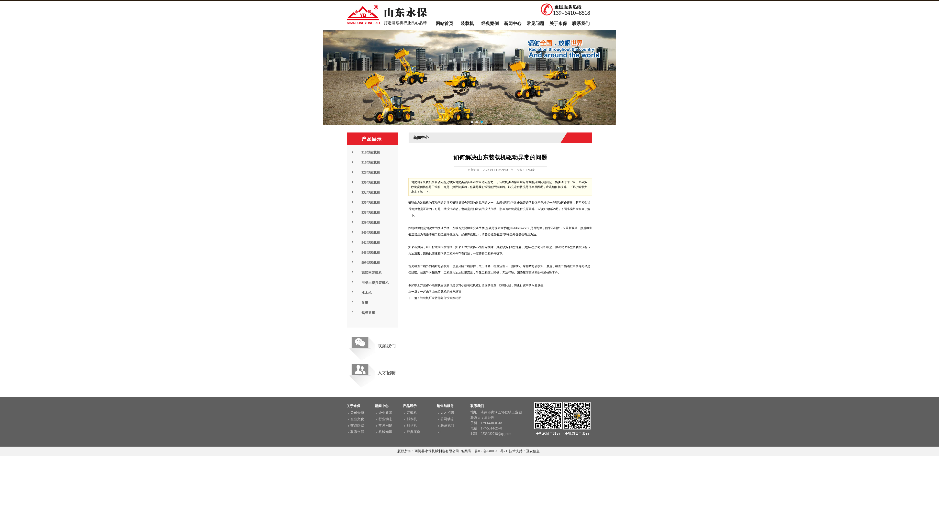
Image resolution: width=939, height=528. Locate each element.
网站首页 (444, 23)
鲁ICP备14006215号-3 (491, 451)
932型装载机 (370, 192)
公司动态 (447, 419)
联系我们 (581, 23)
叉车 (364, 303)
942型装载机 (370, 242)
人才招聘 (447, 413)
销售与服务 (445, 406)
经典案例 (490, 23)
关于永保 (558, 23)
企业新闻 (385, 413)
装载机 (467, 23)
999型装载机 (370, 262)
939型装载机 (370, 222)
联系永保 (357, 432)
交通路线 (357, 425)
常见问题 (535, 23)
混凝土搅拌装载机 (375, 283)
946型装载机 (370, 252)
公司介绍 (357, 413)
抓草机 (412, 425)
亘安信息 (533, 451)
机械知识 (385, 432)
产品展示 (410, 406)
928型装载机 (370, 172)
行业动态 (385, 419)
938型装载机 (370, 212)
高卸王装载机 (371, 273)
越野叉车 (368, 313)
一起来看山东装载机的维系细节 (440, 291)
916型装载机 (370, 162)
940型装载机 (370, 232)
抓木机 (366, 293)
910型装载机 (370, 152)
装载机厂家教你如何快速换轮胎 (440, 298)
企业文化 (357, 419)
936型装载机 (370, 202)
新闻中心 (513, 23)
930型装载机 (370, 182)
